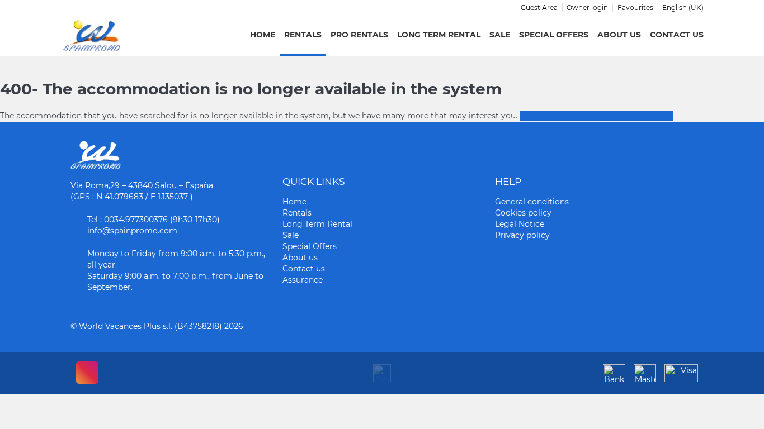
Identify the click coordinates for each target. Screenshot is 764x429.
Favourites (635, 7)
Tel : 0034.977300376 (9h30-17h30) (153, 219)
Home (262, 35)
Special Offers (553, 35)
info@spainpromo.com (132, 231)
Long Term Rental (438, 35)
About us (619, 35)
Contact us (677, 35)
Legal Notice (519, 224)
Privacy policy (522, 235)
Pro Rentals (359, 35)
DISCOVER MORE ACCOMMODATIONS (596, 116)
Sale (499, 35)
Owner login (587, 7)
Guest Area (539, 7)
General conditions (532, 202)
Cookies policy (523, 213)
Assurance (302, 280)
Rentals (303, 35)
